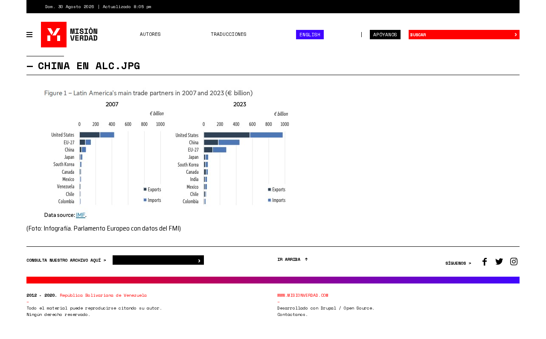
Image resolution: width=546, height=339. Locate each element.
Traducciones (229, 34)
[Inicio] (70, 34)
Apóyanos (385, 34)
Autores (150, 34)
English (309, 34)
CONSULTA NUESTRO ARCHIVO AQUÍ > (67, 260)
